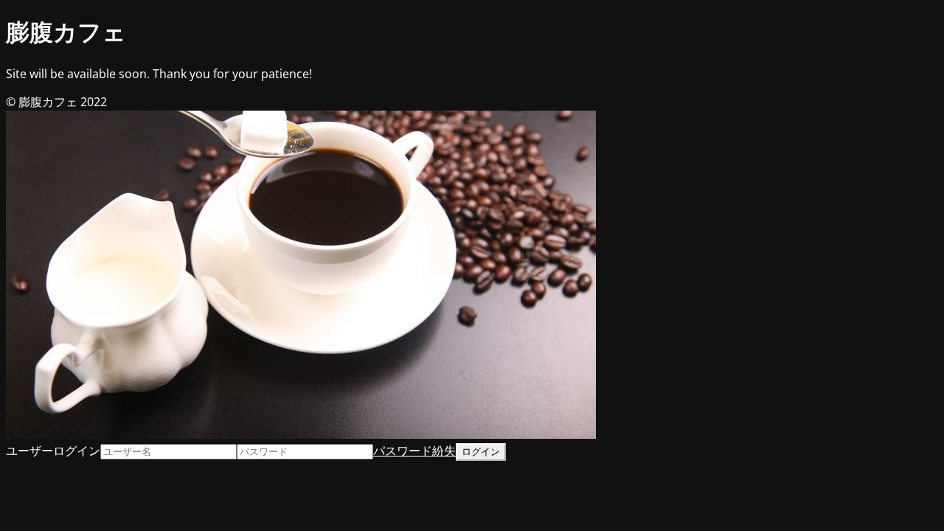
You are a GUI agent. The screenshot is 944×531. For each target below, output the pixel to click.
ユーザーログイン (53, 450)
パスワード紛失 (414, 450)
